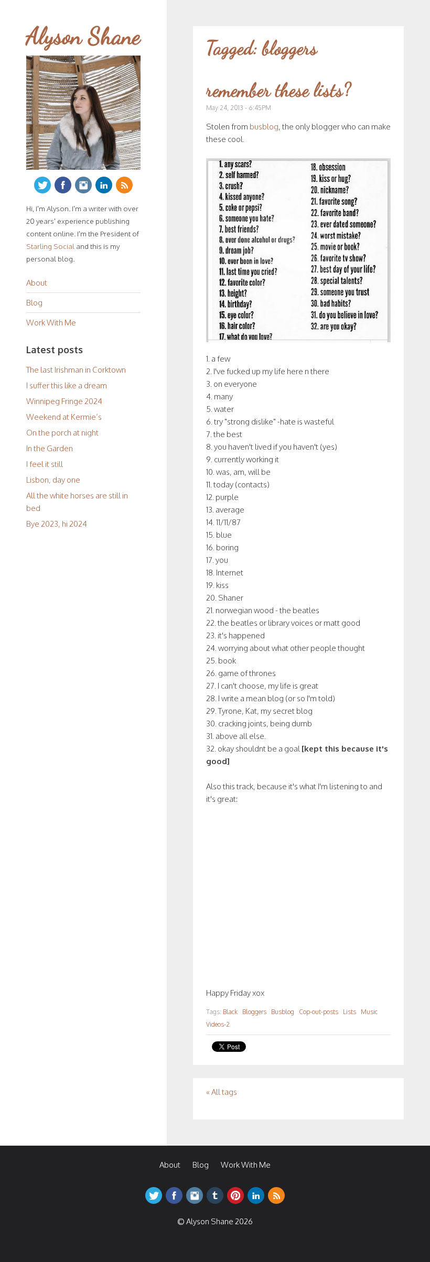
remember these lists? (278, 90)
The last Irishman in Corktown (76, 370)
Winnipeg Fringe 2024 (64, 401)
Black (230, 1012)
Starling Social (50, 246)
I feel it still (44, 464)
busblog (264, 127)
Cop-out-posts (318, 1012)
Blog (34, 303)
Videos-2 (218, 1024)
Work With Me (51, 323)
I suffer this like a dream (66, 385)
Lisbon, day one (53, 480)
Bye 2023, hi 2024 (56, 524)
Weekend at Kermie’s (64, 417)
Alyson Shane (83, 36)
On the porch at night (62, 433)
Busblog (282, 1012)
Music (369, 1012)
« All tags (221, 1092)
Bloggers (254, 1012)
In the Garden (49, 448)
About (36, 283)
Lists (349, 1012)
